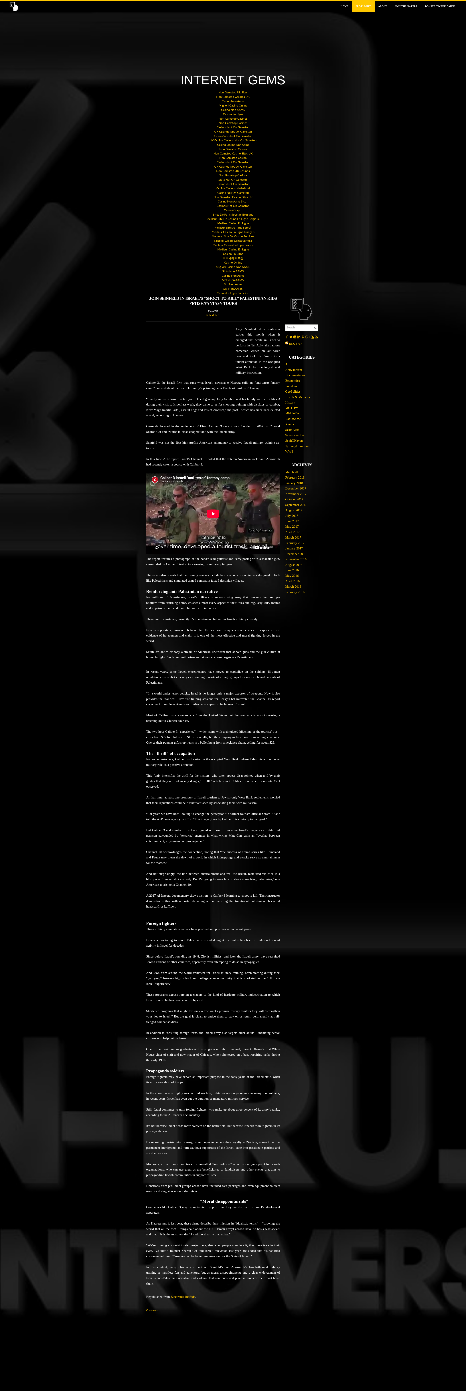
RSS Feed (295, 344)
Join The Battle (406, 6)
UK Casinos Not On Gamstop (233, 131)
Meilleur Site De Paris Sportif (233, 227)
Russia (289, 424)
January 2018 (294, 483)
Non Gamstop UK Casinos (233, 171)
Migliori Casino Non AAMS (233, 267)
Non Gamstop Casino (233, 149)
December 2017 (295, 488)
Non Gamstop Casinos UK (233, 96)
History (290, 402)
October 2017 (294, 499)
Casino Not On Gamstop (233, 192)
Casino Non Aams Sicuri (233, 201)
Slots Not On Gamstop (233, 179)
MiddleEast (292, 413)
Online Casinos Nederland (233, 188)
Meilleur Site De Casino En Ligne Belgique (233, 219)
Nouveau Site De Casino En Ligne (233, 236)
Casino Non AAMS (233, 110)
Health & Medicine (298, 397)
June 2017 (292, 521)
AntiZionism (293, 370)
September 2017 (296, 505)
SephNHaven (294, 440)
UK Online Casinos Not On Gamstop (233, 140)
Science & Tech (295, 435)
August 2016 (293, 565)
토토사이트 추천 (233, 258)
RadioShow (293, 419)
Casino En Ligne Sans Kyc (233, 293)
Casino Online (233, 262)
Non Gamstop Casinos (233, 118)
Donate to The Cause (440, 6)
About (382, 6)
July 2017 (291, 515)
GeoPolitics (293, 391)
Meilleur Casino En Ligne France (233, 245)
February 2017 (295, 543)
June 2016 (292, 570)
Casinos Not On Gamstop (233, 127)
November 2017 (296, 494)
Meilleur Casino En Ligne (233, 223)
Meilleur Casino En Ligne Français (233, 232)
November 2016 (296, 559)
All (287, 364)
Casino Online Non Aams (233, 144)
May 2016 (292, 575)
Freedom (291, 386)
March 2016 (293, 586)
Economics (292, 380)
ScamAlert (292, 429)
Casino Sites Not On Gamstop (233, 136)
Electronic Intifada (183, 1296)
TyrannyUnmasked (297, 446)
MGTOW (291, 408)
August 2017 (293, 510)
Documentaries (295, 375)
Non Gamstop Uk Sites (233, 92)
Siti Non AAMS (233, 288)
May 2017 (292, 526)
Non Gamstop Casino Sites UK (233, 153)
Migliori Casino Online (233, 105)
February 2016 (295, 592)
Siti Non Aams (233, 284)
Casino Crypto (233, 210)
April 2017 (292, 532)
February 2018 (295, 477)
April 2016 (292, 581)
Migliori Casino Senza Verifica (233, 240)
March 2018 (293, 472)
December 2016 (295, 554)
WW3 (289, 451)
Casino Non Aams (233, 101)
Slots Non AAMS (233, 271)
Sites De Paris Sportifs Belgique (233, 214)
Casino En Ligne (233, 114)
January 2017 (294, 548)
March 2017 (293, 537)
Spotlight (363, 6)
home (345, 6)
